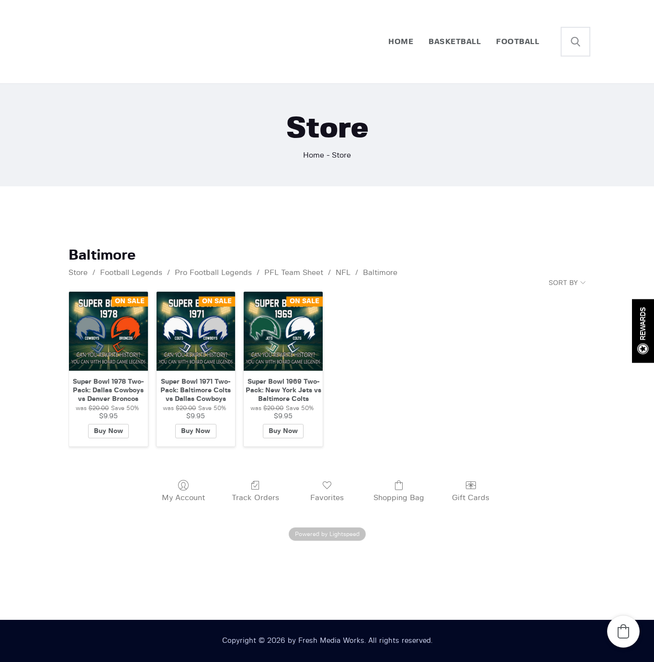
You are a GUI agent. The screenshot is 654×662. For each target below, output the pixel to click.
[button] (623, 631)
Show (643, 331)
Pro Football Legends (213, 272)
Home (313, 155)
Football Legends (131, 272)
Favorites (327, 498)
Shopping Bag (398, 498)
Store (78, 272)
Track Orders (255, 498)
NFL (343, 272)
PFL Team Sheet (293, 272)
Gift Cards (470, 498)
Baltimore (380, 272)
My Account (183, 498)
